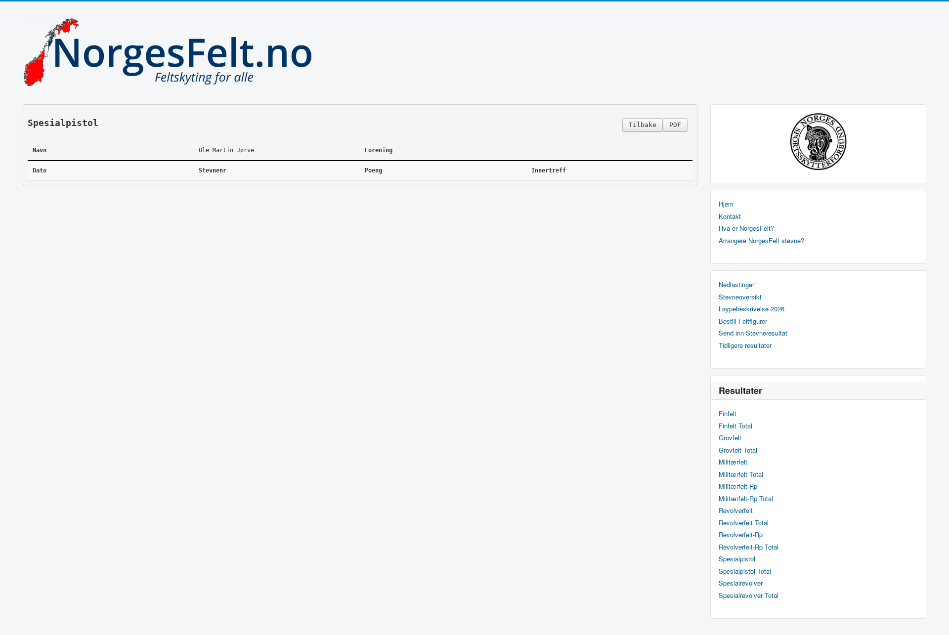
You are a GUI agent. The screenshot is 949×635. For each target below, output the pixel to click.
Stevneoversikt (740, 297)
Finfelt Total (735, 426)
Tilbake (642, 124)
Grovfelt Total (738, 450)
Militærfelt (733, 462)
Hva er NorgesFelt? (746, 228)
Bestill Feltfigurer (743, 321)
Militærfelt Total (741, 474)
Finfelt (727, 413)
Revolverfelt (736, 510)
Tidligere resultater (745, 345)
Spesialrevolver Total (748, 595)
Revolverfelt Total (744, 522)
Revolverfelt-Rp (741, 534)
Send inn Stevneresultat (753, 333)
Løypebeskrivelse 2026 (751, 308)
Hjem (726, 204)
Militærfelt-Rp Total (746, 498)
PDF (675, 124)
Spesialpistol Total (745, 571)
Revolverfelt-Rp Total (748, 547)
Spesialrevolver (741, 583)
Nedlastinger (736, 284)
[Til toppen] (933, 619)
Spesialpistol (737, 558)
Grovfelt (730, 437)
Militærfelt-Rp (738, 486)
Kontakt (730, 216)
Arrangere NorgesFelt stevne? (761, 240)
